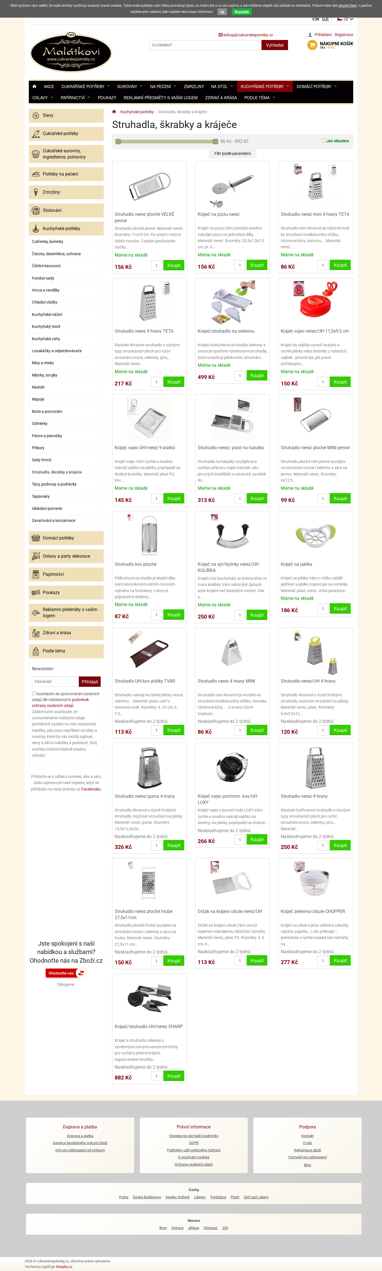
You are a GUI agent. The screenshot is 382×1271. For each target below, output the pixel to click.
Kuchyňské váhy (46, 339)
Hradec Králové (178, 1197)
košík (336, 45)
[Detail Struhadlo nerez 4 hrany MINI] (232, 652)
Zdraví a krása (221, 97)
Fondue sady (43, 278)
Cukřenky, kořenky (47, 241)
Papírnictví (73, 97)
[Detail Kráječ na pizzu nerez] (232, 185)
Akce (49, 86)
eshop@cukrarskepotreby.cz (248, 35)
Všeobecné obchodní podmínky (193, 1136)
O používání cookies (193, 1157)
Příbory (38, 448)
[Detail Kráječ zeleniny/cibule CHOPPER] (315, 882)
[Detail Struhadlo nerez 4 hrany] (315, 767)
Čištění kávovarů (46, 266)
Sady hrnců (41, 460)
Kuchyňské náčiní (47, 314)
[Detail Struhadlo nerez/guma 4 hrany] (149, 767)
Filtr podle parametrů (232, 153)
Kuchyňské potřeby (262, 86)
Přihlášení (323, 34)
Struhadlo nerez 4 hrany (304, 796)
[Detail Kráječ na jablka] (315, 535)
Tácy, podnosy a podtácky (54, 484)
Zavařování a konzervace (53, 520)
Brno (163, 1228)
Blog (307, 1165)
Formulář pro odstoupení (307, 1157)
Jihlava (193, 1228)
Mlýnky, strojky (44, 375)
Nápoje (38, 399)
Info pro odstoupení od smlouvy (80, 1150)
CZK (315, 19)
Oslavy (40, 97)
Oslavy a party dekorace (66, 556)
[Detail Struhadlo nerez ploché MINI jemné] (315, 419)
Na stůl (219, 86)
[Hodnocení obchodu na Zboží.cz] (66, 973)
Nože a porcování (47, 411)
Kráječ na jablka (296, 564)
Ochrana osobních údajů (194, 1164)
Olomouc (211, 1228)
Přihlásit (90, 681)
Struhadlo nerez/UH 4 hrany (308, 681)
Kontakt (307, 1136)
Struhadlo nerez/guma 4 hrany (145, 796)
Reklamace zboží (307, 1150)
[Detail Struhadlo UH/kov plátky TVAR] (149, 652)
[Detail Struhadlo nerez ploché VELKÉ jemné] (149, 185)
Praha (123, 1197)
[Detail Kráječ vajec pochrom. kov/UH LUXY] (232, 767)
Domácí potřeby (314, 86)
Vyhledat (275, 45)
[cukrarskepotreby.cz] (72, 51)
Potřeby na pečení (60, 174)
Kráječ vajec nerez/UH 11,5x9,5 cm (315, 331)
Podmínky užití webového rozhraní (193, 1150)
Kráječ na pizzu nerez (219, 214)
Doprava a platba (80, 1136)
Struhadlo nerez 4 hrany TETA (144, 331)
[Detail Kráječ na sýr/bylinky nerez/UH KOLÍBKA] (232, 535)
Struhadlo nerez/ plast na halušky (231, 447)
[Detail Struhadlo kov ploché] (149, 535)
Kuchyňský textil (46, 326)
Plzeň (235, 1197)
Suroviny (127, 86)
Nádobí (38, 387)
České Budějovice (147, 1197)
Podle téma (257, 97)
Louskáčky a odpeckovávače (57, 351)
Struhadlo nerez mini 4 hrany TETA (315, 214)
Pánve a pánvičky (47, 436)
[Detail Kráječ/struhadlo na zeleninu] (232, 302)
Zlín (225, 1228)
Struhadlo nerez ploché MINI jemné (315, 447)
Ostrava (177, 1228)
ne (222, 12)
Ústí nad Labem (256, 1197)
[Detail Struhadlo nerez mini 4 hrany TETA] (315, 185)
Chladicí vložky (44, 302)
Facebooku (91, 789)
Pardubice (218, 1197)
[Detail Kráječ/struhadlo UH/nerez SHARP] (149, 998)
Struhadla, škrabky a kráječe (57, 472)
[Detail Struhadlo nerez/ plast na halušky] (232, 419)
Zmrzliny (194, 86)
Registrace (344, 34)
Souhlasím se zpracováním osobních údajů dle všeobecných (66, 700)
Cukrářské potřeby (83, 86)
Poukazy (107, 97)
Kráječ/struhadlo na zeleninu (226, 331)
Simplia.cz (64, 1267)
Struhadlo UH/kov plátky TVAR (145, 681)
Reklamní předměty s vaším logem (161, 97)
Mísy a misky (43, 363)
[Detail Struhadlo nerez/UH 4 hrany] (315, 652)
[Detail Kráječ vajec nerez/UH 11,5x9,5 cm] (315, 302)
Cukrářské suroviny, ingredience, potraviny (64, 154)
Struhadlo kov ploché (135, 564)
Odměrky (40, 423)
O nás (307, 1143)
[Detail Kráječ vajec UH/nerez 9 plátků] (149, 419)
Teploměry (41, 496)
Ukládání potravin (47, 508)
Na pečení (160, 86)
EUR (325, 19)
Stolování (52, 210)
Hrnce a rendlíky (46, 290)
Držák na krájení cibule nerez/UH (230, 911)
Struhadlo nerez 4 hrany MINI (226, 681)
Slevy (48, 115)
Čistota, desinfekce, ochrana (56, 254)
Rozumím (242, 12)
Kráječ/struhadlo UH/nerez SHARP (149, 1026)
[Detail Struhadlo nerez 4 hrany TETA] (149, 302)
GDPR (194, 1143)
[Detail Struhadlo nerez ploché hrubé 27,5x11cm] (149, 882)
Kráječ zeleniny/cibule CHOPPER (313, 911)
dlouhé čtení (347, 6)
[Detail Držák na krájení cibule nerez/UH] (232, 882)
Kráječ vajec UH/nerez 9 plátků (145, 447)
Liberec (200, 1197)
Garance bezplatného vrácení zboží (80, 1143)
